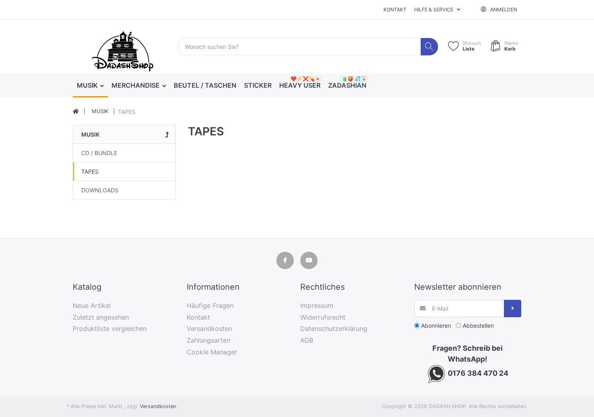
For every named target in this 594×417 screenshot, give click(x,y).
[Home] (76, 111)
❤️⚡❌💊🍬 (306, 79)
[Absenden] (512, 308)
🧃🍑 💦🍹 (354, 79)
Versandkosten (158, 406)
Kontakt (395, 9)
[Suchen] (429, 46)
